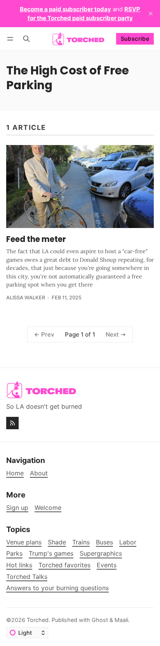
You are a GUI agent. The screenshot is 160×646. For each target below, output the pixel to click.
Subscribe (135, 38)
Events (107, 565)
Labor (127, 542)
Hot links (19, 565)
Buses (104, 542)
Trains (81, 542)
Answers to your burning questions (57, 588)
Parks (14, 553)
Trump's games (51, 553)
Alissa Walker (25, 298)
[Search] (26, 38)
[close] (150, 13)
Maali (121, 620)
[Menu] (11, 38)
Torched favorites (64, 565)
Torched (38, 620)
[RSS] (12, 423)
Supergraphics (101, 553)
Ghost (100, 620)
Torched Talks (26, 576)
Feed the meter (36, 239)
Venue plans (24, 542)
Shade (57, 542)
